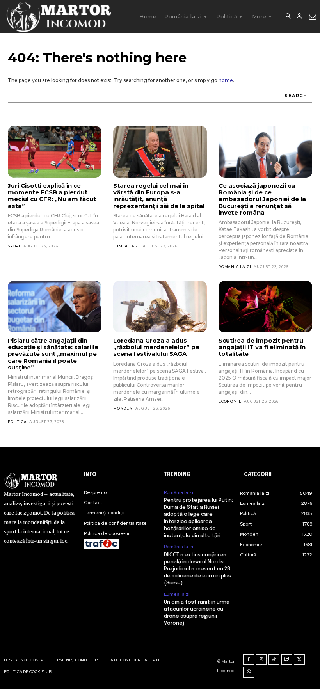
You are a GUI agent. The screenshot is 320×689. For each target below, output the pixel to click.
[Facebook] (248, 659)
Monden (123, 408)
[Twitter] (299, 659)
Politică (17, 421)
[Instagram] (261, 659)
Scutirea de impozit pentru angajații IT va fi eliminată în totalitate (262, 347)
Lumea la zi (126, 246)
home (226, 80)
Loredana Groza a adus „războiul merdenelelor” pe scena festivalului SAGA (156, 347)
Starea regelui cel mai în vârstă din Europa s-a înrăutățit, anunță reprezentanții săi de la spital (158, 196)
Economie (230, 401)
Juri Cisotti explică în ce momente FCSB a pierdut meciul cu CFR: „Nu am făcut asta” (52, 196)
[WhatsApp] (248, 672)
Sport (14, 246)
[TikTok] (273, 659)
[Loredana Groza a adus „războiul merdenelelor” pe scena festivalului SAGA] (160, 306)
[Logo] (58, 16)
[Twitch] (286, 659)
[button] (288, 16)
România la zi (235, 267)
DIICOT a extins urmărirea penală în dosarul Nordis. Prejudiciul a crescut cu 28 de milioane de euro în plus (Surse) (197, 569)
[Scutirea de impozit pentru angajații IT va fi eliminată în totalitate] (265, 306)
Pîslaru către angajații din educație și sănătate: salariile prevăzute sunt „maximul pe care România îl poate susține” (53, 354)
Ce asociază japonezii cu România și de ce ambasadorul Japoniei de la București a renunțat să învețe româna (262, 199)
